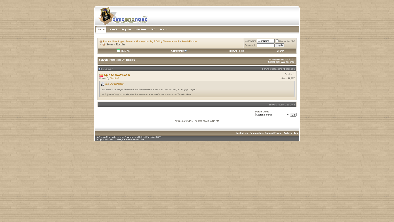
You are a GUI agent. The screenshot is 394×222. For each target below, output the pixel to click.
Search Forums (189, 41)
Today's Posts (236, 51)
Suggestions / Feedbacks (283, 69)
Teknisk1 (114, 78)
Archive (288, 133)
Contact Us (242, 133)
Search (280, 51)
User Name (250, 41)
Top (296, 133)
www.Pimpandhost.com (112, 137)
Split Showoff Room (114, 84)
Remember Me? (287, 41)
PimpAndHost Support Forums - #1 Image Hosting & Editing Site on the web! (141, 41)
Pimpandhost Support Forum (266, 133)
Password (250, 45)
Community (177, 51)
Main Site (125, 51)
